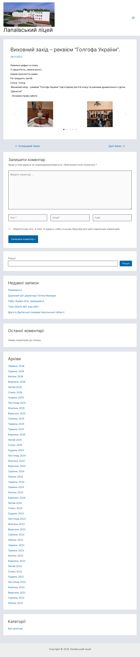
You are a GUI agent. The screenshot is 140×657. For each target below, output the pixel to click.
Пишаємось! (15, 290)
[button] (63, 129)
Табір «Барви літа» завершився (26, 301)
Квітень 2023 (15, 555)
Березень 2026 (16, 381)
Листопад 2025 (17, 402)
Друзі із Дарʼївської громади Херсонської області (36, 312)
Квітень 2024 (15, 492)
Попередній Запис (27, 146)
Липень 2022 (15, 603)
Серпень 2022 (16, 597)
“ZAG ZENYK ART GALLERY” (23, 306)
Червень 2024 (16, 482)
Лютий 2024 (15, 503)
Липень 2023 (15, 539)
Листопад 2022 (17, 582)
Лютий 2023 (15, 566)
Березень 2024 (16, 497)
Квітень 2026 (15, 376)
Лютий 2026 (15, 387)
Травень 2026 (16, 371)
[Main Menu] (133, 17)
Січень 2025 (15, 445)
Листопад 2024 (17, 455)
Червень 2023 (16, 545)
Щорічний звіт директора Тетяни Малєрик (32, 295)
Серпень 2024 (16, 471)
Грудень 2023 (16, 513)
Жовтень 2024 (16, 461)
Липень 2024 (15, 476)
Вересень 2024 (17, 466)
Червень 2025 (16, 424)
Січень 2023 (15, 571)
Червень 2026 (16, 366)
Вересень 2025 (16, 413)
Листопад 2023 (17, 518)
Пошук (12, 258)
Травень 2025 (16, 429)
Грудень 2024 (16, 450)
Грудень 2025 (16, 397)
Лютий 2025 (15, 439)
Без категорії (15, 628)
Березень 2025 (16, 434)
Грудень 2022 (16, 576)
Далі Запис (117, 146)
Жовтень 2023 (16, 524)
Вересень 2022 (16, 592)
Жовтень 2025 (16, 408)
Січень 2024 (15, 508)
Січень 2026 (15, 392)
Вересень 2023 (17, 529)
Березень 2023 (16, 561)
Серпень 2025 (16, 418)
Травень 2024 (16, 487)
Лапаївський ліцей (28, 30)
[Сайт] (112, 218)
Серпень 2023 (16, 534)
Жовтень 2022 (16, 587)
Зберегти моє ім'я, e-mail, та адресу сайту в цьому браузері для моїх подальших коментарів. (66, 229)
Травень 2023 (16, 550)
